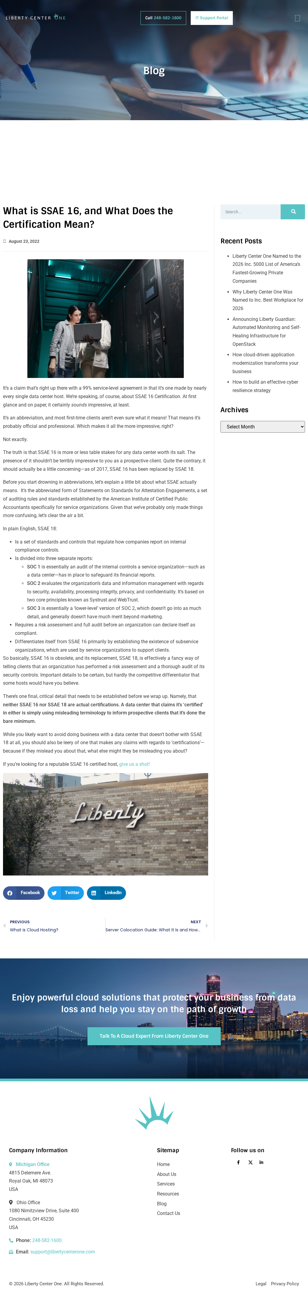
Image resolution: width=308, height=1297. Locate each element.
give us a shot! (134, 764)
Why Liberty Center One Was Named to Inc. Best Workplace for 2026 (268, 300)
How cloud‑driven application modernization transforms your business (265, 363)
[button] (24, 893)
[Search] (293, 211)
